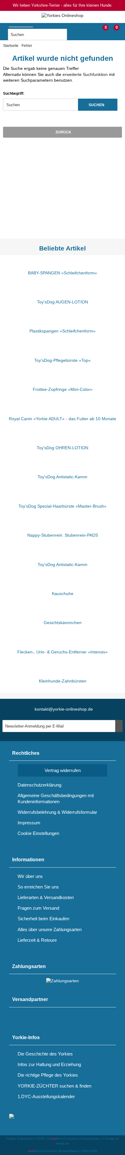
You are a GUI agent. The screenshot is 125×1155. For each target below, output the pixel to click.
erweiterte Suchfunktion (85, 74)
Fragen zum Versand (38, 908)
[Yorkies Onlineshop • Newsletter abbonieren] (119, 726)
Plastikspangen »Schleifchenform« (62, 331)
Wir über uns (30, 876)
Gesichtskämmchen (63, 622)
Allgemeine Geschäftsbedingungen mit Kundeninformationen (56, 798)
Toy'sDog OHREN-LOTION (62, 447)
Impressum (29, 822)
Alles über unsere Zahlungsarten (50, 929)
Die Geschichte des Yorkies (45, 1053)
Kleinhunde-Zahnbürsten (62, 681)
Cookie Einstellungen (38, 833)
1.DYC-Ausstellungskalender (46, 1096)
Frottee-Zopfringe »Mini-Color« (63, 389)
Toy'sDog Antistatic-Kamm (62, 476)
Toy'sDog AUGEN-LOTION (62, 301)
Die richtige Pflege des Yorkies (48, 1075)
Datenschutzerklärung (39, 784)
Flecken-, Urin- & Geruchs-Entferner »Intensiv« (62, 651)
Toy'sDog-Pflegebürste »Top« (62, 360)
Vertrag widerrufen (63, 770)
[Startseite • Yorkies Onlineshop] (62, 15)
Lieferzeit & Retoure (37, 940)
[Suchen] (73, 35)
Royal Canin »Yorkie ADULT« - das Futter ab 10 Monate (62, 418)
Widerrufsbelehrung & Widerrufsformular (57, 812)
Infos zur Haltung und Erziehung (49, 1064)
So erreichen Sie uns (38, 886)
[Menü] (4, 30)
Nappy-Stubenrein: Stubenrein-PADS (62, 535)
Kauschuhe (62, 593)
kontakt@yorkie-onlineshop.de (64, 709)
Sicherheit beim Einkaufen (43, 918)
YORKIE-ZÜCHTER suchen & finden (54, 1085)
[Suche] (36, 25)
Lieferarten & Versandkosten (46, 897)
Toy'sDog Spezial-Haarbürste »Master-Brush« (62, 506)
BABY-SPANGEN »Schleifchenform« (62, 272)
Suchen (97, 105)
